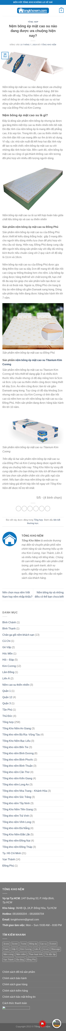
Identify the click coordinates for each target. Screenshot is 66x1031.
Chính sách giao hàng (14, 984)
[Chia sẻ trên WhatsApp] (18, 508)
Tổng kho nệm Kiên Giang (17, 778)
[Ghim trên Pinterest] (41, 508)
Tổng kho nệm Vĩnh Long (16, 822)
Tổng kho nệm (48, 45)
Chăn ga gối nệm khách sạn (18, 634)
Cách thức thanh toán (14, 1003)
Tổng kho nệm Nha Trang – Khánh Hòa (24, 790)
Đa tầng (20, 959)
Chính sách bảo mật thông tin (19, 996)
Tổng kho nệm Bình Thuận (17, 765)
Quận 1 (6, 691)
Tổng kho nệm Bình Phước (17, 759)
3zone (6, 944)
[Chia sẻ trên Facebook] (24, 508)
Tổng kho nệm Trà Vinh (15, 815)
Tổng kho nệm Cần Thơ (16, 772)
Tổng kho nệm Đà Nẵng (16, 828)
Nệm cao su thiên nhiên (15, 684)
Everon (53, 944)
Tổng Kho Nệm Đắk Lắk (16, 834)
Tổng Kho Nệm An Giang (16, 728)
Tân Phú (7, 709)
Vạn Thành (8, 859)
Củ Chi (6, 641)
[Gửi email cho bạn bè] (36, 508)
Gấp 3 (14, 949)
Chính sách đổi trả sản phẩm (18, 972)
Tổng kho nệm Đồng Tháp (17, 847)
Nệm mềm (21, 954)
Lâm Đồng (8, 672)
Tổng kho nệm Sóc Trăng (16, 797)
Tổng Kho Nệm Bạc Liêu (16, 741)
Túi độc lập (50, 954)
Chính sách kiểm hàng (15, 990)
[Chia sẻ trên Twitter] (30, 508)
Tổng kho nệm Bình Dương (18, 753)
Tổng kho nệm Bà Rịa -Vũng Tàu (21, 734)
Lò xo (45, 949)
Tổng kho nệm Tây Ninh (16, 803)
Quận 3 (6, 703)
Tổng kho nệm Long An (15, 784)
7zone (23, 944)
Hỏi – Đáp (8, 659)
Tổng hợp (33, 22)
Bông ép (33, 944)
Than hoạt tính (35, 954)
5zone (15, 944)
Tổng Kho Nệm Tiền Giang (17, 809)
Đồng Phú (8, 865)
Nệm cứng (8, 954)
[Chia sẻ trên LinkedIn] (47, 508)
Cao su (43, 944)
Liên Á (6, 678)
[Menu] (4, 10)
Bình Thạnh (9, 628)
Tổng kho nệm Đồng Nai (16, 840)
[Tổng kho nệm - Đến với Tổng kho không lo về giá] (33, 10)
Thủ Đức (7, 716)
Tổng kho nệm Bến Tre (15, 747)
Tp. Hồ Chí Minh (11, 853)
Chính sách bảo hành (14, 978)
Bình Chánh (9, 622)
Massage (55, 949)
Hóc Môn (7, 653)
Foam (6, 949)
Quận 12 (7, 697)
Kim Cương (9, 666)
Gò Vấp (6, 647)
